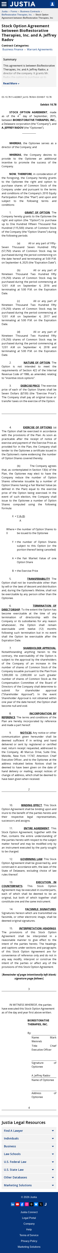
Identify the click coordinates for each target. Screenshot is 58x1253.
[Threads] (31, 1204)
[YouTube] (17, 1204)
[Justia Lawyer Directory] (45, 1204)
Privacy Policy (29, 1241)
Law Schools (12, 1154)
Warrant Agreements (40, 49)
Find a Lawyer (13, 1131)
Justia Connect (29, 1212)
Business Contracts (30, 11)
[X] (41, 1204)
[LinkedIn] (13, 1204)
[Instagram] (27, 1204)
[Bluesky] (36, 1204)
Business (10, 1146)
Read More (10, 83)
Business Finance (12, 49)
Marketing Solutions (18, 1185)
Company (29, 1223)
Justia (5, 11)
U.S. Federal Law (15, 1162)
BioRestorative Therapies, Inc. (17, 14)
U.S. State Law (14, 1170)
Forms (14, 11)
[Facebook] (22, 1204)
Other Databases (15, 1177)
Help (29, 1229)
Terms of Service (29, 1235)
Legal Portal (29, 1218)
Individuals (11, 1138)
